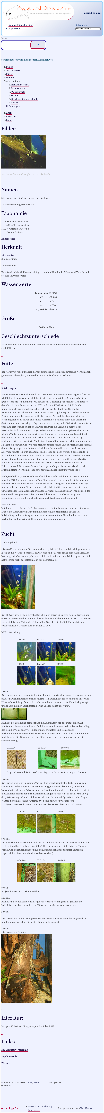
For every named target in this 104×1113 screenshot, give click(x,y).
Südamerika (7, 255)
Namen (10, 77)
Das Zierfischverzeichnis (14, 1049)
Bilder (9, 66)
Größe (14, 95)
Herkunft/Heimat (20, 84)
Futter (9, 73)
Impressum (14, 28)
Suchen (4, 38)
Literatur (11, 116)
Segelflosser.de (9, 1056)
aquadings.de (92, 13)
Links (9, 120)
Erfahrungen (13, 106)
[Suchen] (37, 45)
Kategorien (81, 24)
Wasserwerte (13, 70)
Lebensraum (18, 88)
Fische (29, 1082)
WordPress (86, 1108)
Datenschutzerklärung (20, 24)
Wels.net (6, 1063)
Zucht (9, 112)
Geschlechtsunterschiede (24, 99)
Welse (36, 1082)
